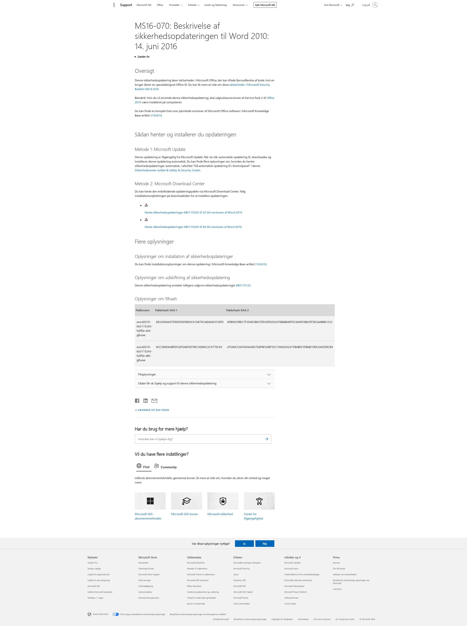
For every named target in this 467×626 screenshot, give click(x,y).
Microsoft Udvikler (292, 562)
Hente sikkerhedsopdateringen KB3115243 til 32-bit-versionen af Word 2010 (193, 212)
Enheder (192, 4)
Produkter (174, 4)
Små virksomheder (242, 603)
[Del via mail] (152, 400)
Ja (244, 543)
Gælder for (143, 56)
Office (160, 4)
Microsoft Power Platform (295, 592)
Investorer (337, 589)
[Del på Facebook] (137, 400)
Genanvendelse (145, 592)
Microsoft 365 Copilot (243, 592)
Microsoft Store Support (149, 574)
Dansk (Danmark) (100, 613)
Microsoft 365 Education (198, 580)
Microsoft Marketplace (294, 586)
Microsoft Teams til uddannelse (201, 574)
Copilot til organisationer (99, 574)
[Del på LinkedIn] (144, 400)
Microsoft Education (196, 562)
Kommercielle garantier (148, 597)
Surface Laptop (94, 568)
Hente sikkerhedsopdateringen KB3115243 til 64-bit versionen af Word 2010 (193, 227)
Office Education (194, 586)
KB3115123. (243, 285)
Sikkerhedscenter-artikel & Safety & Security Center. (168, 170)
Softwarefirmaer (291, 597)
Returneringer (144, 580)
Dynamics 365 (240, 580)
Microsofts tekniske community (298, 580)
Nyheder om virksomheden (344, 574)
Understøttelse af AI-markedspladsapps (301, 574)
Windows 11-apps (95, 597)
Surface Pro (93, 562)
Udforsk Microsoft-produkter (100, 592)
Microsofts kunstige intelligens (247, 562)
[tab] (144, 466)
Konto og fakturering (215, 4)
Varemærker (303, 619)
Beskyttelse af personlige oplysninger (250, 619)
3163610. (156, 115)
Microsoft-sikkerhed (220, 514)
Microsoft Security (242, 568)
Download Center (146, 568)
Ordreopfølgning (145, 586)
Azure (236, 574)
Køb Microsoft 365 (265, 4)
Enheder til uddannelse (197, 568)
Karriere (336, 562)
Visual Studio (290, 603)
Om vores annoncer (322, 619)
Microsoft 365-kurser (184, 514)
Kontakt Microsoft (221, 619)
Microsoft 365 (144, 4)
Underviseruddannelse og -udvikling (203, 592)
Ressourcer (239, 4)
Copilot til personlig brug (99, 580)
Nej (265, 543)
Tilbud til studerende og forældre (201, 597)
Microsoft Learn (291, 568)
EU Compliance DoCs (345, 619)
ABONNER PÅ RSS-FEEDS (153, 409)
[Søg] (266, 439)
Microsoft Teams (241, 597)
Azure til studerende (196, 603)
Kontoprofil (143, 562)
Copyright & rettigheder (282, 619)
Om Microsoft (339, 568)
